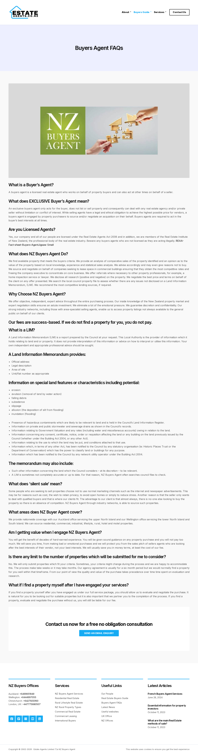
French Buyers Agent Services (165, 693)
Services (159, 12)
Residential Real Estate (67, 698)
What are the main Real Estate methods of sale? (164, 722)
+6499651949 (26, 693)
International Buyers (65, 720)
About (125, 12)
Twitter (18, 719)
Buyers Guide (141, 12)
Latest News (108, 707)
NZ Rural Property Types (68, 707)
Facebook (12, 719)
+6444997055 (28, 697)
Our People (107, 693)
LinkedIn (39, 719)
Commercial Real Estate (67, 711)
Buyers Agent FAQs (111, 702)
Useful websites (110, 711)
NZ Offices (107, 720)
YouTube (32, 719)
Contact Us (179, 12)
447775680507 (32, 704)
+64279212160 (30, 700)
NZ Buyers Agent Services (69, 693)
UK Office (106, 716)
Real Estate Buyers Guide (114, 698)
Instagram (25, 719)
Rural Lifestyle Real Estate (69, 702)
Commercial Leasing (66, 716)
